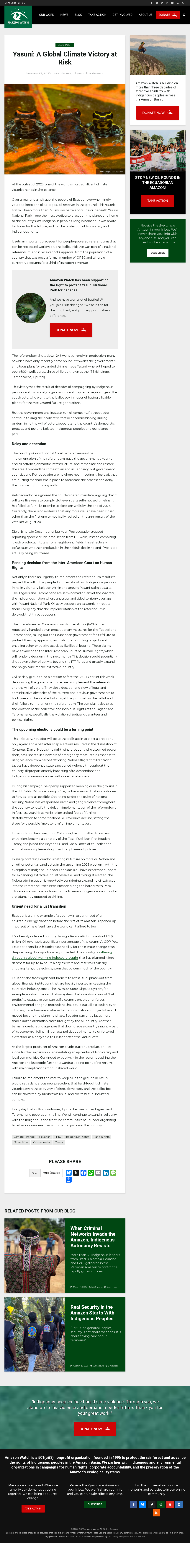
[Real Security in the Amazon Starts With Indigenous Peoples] (34, 1334)
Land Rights (101, 1137)
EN (19, 2)
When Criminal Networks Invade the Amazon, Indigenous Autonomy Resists (93, 1237)
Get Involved (122, 15)
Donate (164, 15)
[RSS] (156, 1512)
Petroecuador (42, 1142)
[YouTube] (170, 1504)
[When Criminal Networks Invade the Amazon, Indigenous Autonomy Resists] (34, 1255)
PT (27, 2)
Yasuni (59, 1142)
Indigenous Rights (77, 1137)
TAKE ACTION (157, 201)
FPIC (57, 1137)
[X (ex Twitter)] (151, 1504)
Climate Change (24, 1137)
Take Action (97, 15)
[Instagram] (161, 1504)
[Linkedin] (179, 1504)
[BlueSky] (142, 1504)
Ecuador (44, 1137)
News (64, 15)
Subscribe (158, 252)
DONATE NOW (67, 330)
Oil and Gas (21, 1142)
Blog (78, 15)
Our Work (46, 15)
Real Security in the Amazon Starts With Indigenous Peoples (92, 1312)
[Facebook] (133, 1504)
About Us (146, 15)
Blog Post (64, 44)
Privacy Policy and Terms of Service (128, 1536)
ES (23, 2)
